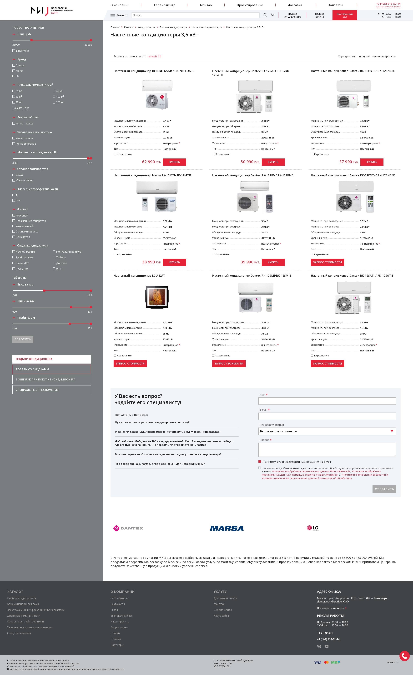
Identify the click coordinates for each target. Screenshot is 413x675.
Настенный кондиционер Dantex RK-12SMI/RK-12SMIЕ (251, 275)
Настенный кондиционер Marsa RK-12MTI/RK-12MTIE (152, 175)
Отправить (384, 489)
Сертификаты (119, 598)
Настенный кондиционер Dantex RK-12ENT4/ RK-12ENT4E (353, 175)
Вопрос (264, 440)
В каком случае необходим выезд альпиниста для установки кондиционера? (168, 454)
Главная (115, 27)
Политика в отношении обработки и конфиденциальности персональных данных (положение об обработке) (66, 669)
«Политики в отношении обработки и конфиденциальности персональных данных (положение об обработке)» (325, 476)
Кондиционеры (146, 27)
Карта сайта (221, 615)
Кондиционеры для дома (23, 604)
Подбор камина (319, 15)
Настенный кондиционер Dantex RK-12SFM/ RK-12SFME (252, 175)
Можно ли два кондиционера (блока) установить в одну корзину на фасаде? (168, 432)
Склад (114, 610)
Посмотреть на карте (330, 608)
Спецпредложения (19, 633)
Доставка (295, 5)
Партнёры (117, 645)
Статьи (115, 633)
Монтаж (206, 5)
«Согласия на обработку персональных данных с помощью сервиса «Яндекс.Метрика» (321, 473)
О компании (120, 5)
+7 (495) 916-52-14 (388, 3)
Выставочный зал (345, 15)
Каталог (122, 15)
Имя (262, 394)
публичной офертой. (68, 663)
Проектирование (250, 5)
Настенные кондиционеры (207, 27)
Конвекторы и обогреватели (25, 621)
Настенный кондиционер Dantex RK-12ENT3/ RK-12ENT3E (353, 71)
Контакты (335, 5)
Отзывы (116, 639)
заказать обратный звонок (388, 7)
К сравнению (124, 154)
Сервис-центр (164, 5)
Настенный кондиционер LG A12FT (139, 275)
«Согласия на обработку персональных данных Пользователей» (311, 471)
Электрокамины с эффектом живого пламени (36, 610)
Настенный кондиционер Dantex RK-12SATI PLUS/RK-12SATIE (251, 73)
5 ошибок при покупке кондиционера (45, 379)
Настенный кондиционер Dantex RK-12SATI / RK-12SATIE (352, 275)
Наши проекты (120, 621)
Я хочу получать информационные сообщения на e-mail (296, 461)
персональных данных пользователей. (54, 666)
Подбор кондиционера (292, 15)
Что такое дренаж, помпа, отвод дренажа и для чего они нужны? (160, 464)
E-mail (263, 409)
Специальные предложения (37, 390)
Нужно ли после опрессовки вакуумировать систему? (152, 422)
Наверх (391, 662)
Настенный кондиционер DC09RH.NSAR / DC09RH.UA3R (154, 71)
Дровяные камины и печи (23, 615)
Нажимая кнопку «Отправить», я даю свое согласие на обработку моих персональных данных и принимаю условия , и (327, 473)
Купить (174, 162)
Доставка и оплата (225, 598)
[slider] (31, 40)
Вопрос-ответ (119, 627)
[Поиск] (265, 15)
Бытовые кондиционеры (173, 27)
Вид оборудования (272, 425)
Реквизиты (118, 604)
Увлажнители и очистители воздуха (30, 627)
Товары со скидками (32, 369)
